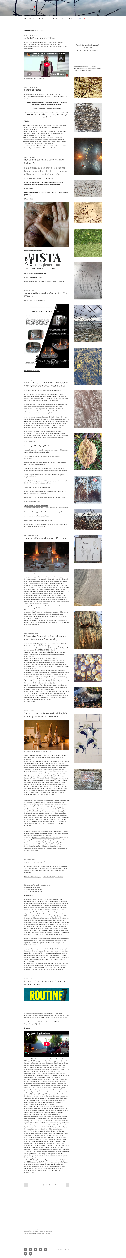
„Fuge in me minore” (34, 862)
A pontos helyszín (48, 877)
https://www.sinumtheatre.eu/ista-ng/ (53, 281)
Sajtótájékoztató (32, 89)
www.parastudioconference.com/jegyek (37, 516)
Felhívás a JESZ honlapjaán (32, 877)
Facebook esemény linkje (32, 371)
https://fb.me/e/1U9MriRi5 (50, 1022)
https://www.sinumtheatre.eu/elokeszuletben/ (46, 612)
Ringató (55, 19)
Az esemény (59, 877)
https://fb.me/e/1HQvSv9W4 (33, 1024)
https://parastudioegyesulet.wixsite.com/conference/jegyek (43, 512)
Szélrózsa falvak (43, 19)
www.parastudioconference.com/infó (36, 505)
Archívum (72, 19)
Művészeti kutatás (29, 19)
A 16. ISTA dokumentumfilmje (39, 38)
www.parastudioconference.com (34, 526)
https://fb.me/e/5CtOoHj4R (45, 697)
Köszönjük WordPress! (63, 1249)
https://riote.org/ (29, 701)
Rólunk (63, 19)
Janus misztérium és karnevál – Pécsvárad (45, 538)
